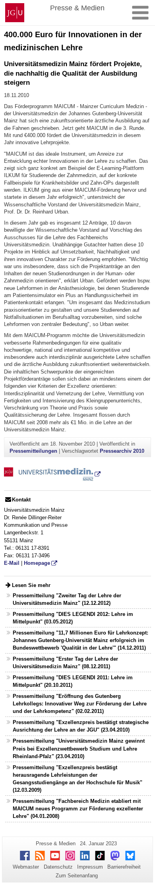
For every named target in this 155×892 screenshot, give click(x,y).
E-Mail (11, 563)
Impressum (90, 867)
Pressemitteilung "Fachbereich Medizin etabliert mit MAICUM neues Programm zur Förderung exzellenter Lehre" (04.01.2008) (78, 808)
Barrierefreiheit (124, 867)
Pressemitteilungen (33, 451)
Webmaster (26, 867)
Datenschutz (58, 867)
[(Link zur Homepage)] (52, 474)
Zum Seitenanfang (77, 876)
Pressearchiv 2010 (122, 451)
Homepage (37, 563)
